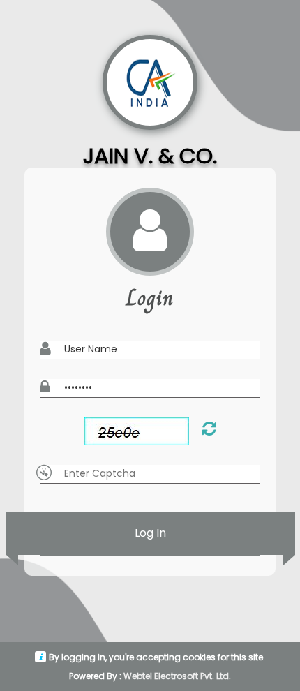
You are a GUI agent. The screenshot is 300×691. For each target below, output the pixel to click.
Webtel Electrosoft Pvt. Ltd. (177, 676)
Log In (150, 533)
